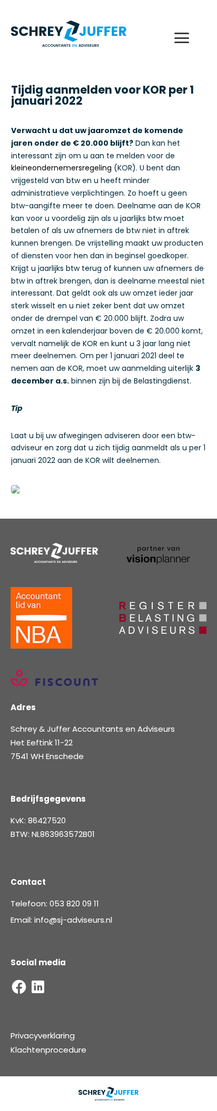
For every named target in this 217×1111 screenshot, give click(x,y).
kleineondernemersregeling (61, 168)
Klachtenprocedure (48, 1049)
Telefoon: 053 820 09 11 (55, 903)
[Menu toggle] (187, 37)
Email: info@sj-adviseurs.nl (61, 919)
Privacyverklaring (43, 1035)
